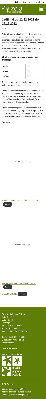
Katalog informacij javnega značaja (16, 392)
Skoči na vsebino (20, 2)
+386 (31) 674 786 (16, 337)
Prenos (7, 204)
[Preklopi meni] (41, 9)
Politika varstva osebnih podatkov (16, 395)
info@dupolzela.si (16, 340)
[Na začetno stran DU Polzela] (12, 9)
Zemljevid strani (34, 2)
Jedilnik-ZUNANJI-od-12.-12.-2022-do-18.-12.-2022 (19, 283)
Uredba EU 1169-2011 (9, 294)
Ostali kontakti (8, 343)
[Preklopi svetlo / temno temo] (43, 2)
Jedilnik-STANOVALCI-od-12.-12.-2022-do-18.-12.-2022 (20, 201)
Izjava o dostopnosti (10, 389)
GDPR (22, 389)
